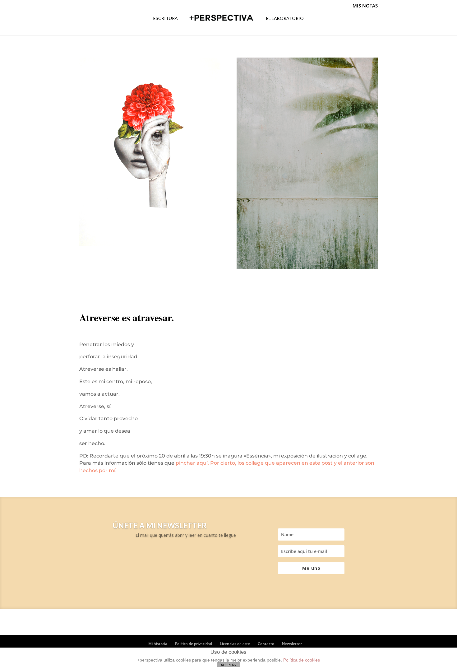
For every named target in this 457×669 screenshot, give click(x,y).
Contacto (266, 643)
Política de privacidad (193, 643)
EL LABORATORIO (285, 18)
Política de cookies (301, 659)
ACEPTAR (228, 665)
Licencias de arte (235, 643)
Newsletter (292, 643)
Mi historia (157, 643)
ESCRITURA (165, 18)
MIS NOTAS (365, 5)
